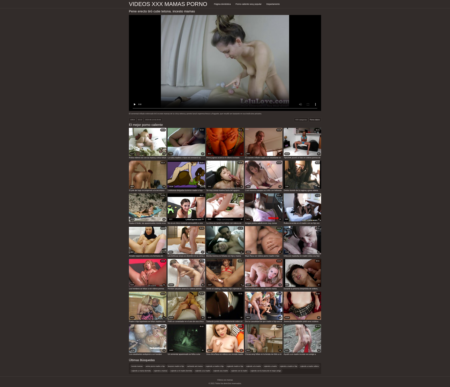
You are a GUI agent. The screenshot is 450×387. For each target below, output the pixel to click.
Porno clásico (315, 120)
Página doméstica (222, 4)
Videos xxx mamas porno (168, 4)
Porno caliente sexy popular (249, 4)
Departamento (273, 4)
